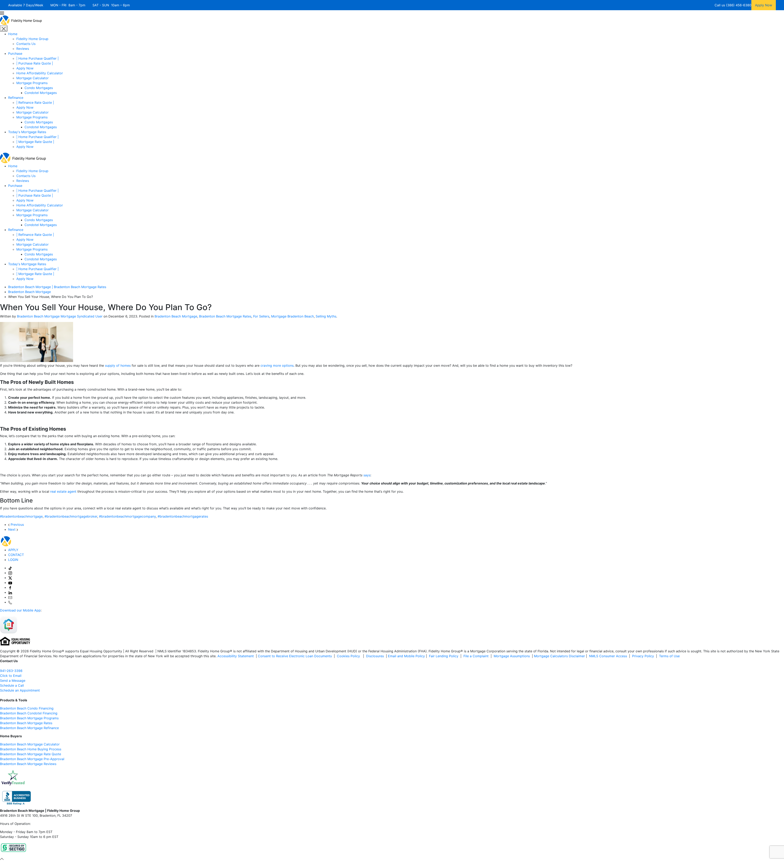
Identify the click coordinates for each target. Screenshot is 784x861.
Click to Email (10, 676)
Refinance (15, 98)
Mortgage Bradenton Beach (292, 316)
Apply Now (24, 68)
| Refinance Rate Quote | (35, 102)
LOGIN (13, 560)
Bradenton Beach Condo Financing (26, 708)
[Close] (3, 28)
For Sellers (261, 316)
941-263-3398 (11, 671)
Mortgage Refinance (42, 728)
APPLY (13, 550)
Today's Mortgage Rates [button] (27, 264)
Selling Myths (326, 316)
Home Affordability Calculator (39, 73)
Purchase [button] (15, 186)
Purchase (15, 53)
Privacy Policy (643, 656)
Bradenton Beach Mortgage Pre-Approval (32, 759)
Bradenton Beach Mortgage (176, 316)
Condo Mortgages (38, 88)
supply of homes (118, 365)
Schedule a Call (12, 685)
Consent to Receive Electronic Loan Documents (295, 656)
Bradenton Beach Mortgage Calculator (30, 744)
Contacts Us (26, 44)
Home (12, 34)
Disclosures (375, 656)
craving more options (277, 365)
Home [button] (12, 166)
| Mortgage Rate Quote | (35, 142)
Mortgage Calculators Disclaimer (559, 656)
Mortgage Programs (32, 83)
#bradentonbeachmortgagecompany (127, 516)
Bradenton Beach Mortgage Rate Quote (30, 754)
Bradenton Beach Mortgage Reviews (28, 764)
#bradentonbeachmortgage (21, 516)
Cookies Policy (349, 656)
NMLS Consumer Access (608, 656)
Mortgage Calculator (32, 78)
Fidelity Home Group (32, 39)
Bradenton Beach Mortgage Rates (225, 316)
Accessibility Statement (235, 656)
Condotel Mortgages (40, 93)
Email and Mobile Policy (406, 656)
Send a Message (12, 680)
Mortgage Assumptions (512, 656)
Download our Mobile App (20, 610)
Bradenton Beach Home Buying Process (30, 749)
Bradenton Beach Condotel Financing (28, 713)
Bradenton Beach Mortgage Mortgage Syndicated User (59, 316)
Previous (17, 524)
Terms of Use (670, 656)
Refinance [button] (15, 230)
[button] (392, 12)
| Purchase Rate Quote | (34, 63)
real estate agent (63, 491)
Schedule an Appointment (20, 690)
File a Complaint (476, 656)
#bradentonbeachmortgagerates (183, 516)
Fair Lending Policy (443, 656)
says (366, 475)
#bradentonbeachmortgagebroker (71, 516)
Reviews (22, 49)
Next (12, 529)
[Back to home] (21, 20)
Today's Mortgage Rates (27, 132)
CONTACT (16, 555)
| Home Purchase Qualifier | (37, 58)
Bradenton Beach (13, 718)
